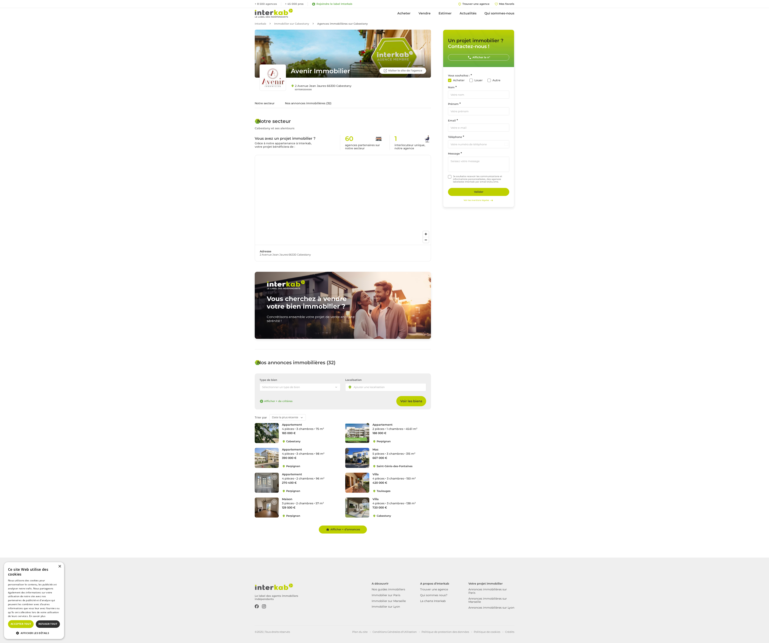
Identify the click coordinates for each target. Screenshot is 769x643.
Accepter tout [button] (21, 624)
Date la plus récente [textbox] (285, 417)
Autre (496, 80)
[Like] (274, 427)
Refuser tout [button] (47, 624)
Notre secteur (265, 103)
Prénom (453, 103)
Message (454, 153)
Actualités (468, 13)
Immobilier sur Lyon (386, 606)
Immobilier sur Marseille (389, 601)
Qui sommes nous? (433, 595)
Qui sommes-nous (499, 13)
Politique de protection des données (445, 631)
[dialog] (34, 600)
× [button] (59, 566)
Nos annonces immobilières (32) (308, 103)
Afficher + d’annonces (345, 529)
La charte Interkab (433, 601)
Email (452, 120)
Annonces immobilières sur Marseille (487, 600)
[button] (34, 633)
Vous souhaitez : (459, 75)
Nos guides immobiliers (388, 589)
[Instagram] (264, 606)
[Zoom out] (426, 240)
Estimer (445, 13)
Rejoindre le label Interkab (334, 3)
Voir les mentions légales (476, 200)
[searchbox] (373, 387)
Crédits (509, 631)
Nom (451, 87)
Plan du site (360, 631)
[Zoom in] (426, 234)
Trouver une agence (434, 589)
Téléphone (455, 136)
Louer (478, 80)
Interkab (260, 23)
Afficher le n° (481, 57)
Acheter (404, 13)
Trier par (261, 417)
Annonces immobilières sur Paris (487, 591)
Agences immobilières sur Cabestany (342, 23)
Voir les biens (411, 401)
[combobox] (385, 387)
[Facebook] (257, 606)
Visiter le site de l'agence (405, 70)
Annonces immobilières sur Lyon (491, 607)
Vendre (425, 13)
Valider (478, 191)
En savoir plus (37, 616)
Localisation (353, 379)
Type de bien (268, 379)
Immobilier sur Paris (386, 595)
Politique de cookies (487, 631)
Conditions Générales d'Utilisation (394, 631)
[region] (343, 200)
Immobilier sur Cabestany (291, 23)
